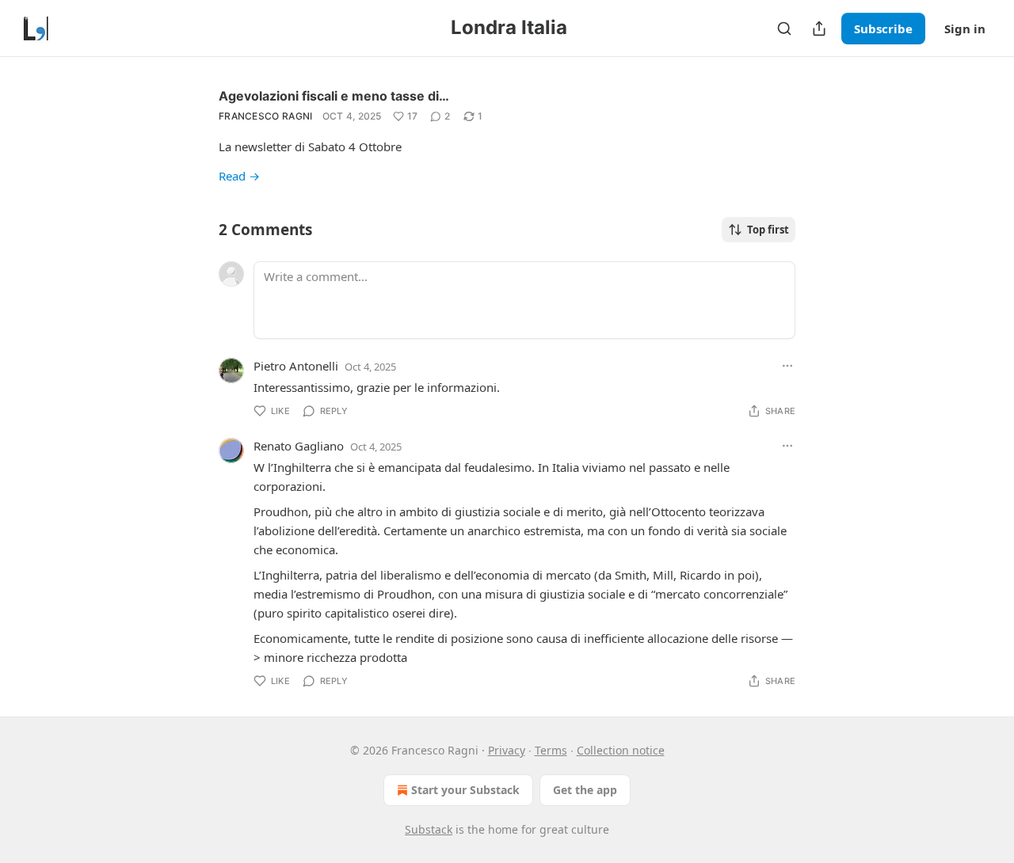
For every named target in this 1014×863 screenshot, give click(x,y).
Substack (428, 829)
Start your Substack (465, 789)
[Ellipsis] (787, 365)
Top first (768, 229)
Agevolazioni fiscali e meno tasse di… (334, 96)
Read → (239, 176)
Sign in (964, 28)
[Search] (784, 28)
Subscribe (883, 28)
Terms (551, 750)
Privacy (506, 750)
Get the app (585, 789)
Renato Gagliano (299, 446)
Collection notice (621, 750)
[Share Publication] (819, 28)
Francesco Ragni (266, 116)
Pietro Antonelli (296, 366)
